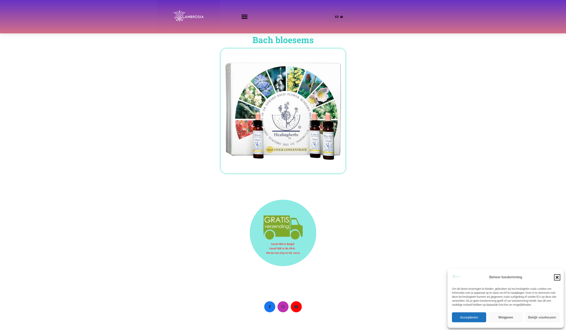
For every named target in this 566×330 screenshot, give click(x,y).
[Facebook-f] (269, 306)
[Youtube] (296, 306)
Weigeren (505, 317)
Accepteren (469, 317)
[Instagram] (283, 306)
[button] (557, 277)
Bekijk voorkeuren (542, 317)
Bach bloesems (283, 40)
